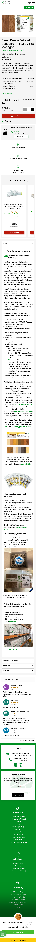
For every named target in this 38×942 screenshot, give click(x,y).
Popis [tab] (5, 243)
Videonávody (18, 839)
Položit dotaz (21, 136)
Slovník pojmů (18, 834)
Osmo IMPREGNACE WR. (23, 405)
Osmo (6, 256)
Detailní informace (7, 93)
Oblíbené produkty (18, 827)
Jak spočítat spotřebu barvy (18, 832)
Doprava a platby (18, 863)
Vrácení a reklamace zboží (18, 842)
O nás (18, 824)
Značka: (6, 57)
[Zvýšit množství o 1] (32, 109)
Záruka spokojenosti (18, 837)
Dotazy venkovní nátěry (18, 894)
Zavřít (12, 121)
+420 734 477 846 (20, 759)
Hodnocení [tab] (6, 666)
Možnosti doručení (29, 100)
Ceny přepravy (18, 829)
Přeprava (12, 621)
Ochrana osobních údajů (18, 819)
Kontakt (18, 821)
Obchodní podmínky (18, 816)
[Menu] (33, 3)
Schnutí (10, 360)
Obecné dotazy (18, 892)
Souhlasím (19, 932)
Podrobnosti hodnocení (18, 54)
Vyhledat (29, 7)
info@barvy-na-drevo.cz (20, 753)
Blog (18, 907)
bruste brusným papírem (23, 411)
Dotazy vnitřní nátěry (18, 897)
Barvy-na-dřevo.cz (15, 765)
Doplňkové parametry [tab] (10, 661)
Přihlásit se (18, 795)
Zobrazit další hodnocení (26, 740)
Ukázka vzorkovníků (18, 899)
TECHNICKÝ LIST (11, 650)
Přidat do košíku (20, 116)
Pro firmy (18, 866)
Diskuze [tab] (6, 670)
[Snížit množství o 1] (25, 109)
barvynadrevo (20, 765)
